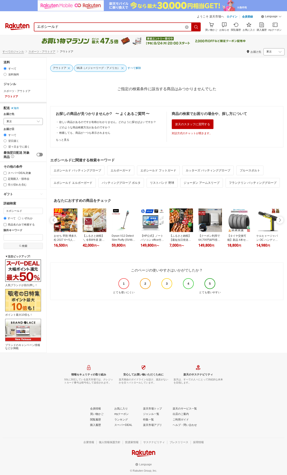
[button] (271, 17)
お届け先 (9, 114)
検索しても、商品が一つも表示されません (84, 132)
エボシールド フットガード (158, 170)
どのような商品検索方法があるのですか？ (84, 127)
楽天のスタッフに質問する (192, 124)
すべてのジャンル (13, 51)
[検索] (196, 26)
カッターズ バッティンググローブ (208, 170)
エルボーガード (121, 170)
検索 (24, 245)
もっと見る (62, 139)
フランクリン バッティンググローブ (252, 182)
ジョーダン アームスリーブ (202, 182)
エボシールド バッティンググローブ (77, 170)
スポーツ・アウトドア (41, 51)
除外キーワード (13, 230)
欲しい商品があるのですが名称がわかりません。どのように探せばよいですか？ (107, 122)
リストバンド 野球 (162, 182)
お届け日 (9, 129)
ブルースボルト (250, 170)
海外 (16, 108)
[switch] (40, 154)
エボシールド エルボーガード (73, 182)
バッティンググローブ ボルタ (121, 182)
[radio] (5, 68)
